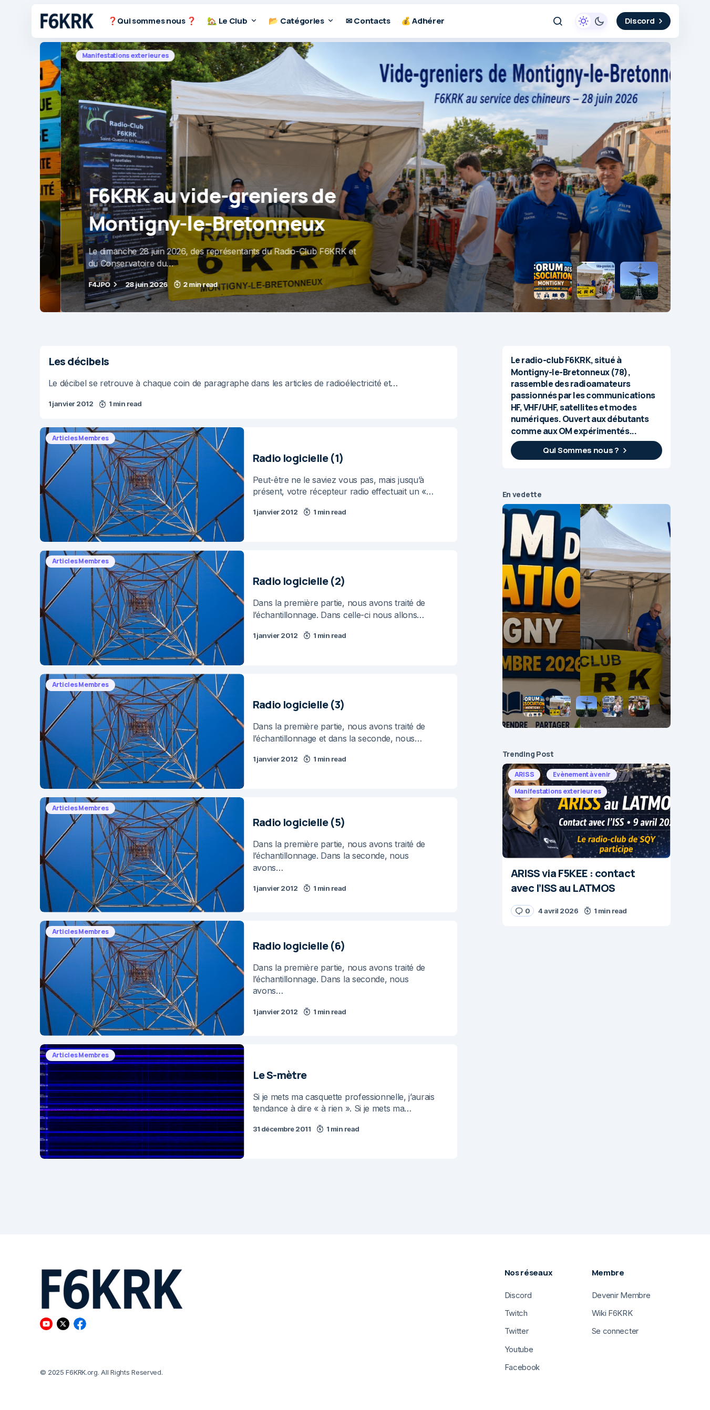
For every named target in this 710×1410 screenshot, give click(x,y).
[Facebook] (79, 1323)
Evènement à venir (582, 774)
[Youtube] (46, 1323)
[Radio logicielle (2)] (142, 607)
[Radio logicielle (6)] (142, 978)
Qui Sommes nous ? (581, 450)
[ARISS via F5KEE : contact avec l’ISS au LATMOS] (586, 811)
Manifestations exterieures (98, 55)
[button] (557, 21)
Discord (640, 20)
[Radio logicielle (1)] (142, 484)
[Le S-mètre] (142, 1101)
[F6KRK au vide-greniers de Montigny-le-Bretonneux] (355, 177)
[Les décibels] (248, 382)
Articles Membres (80, 438)
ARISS (524, 774)
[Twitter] (63, 1323)
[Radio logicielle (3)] (142, 731)
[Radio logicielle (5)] (142, 854)
